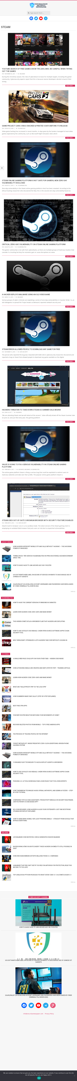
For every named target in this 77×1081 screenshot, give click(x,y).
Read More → (70, 85)
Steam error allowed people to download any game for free (31, 349)
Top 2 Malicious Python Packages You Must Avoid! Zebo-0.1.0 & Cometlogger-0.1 (42, 875)
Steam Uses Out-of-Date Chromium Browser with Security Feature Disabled (37, 520)
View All (73, 591)
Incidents (19, 412)
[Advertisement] (38, 1033)
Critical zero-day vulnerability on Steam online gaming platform (33, 244)
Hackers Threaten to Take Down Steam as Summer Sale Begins (31, 410)
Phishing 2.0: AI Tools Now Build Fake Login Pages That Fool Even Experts (40, 781)
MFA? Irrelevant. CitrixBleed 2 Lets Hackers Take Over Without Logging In (40, 640)
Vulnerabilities (22, 185)
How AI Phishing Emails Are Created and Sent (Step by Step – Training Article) (41, 668)
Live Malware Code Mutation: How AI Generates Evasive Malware (36, 837)
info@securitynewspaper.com (33, 1014)
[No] (74, 1076)
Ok (39, 1078)
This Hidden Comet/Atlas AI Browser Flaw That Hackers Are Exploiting (39, 621)
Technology (21, 128)
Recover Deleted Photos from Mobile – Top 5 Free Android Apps (36, 724)
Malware (22, 74)
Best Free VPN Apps (20, 706)
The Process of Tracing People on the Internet (30, 734)
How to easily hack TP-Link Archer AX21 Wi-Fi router (32, 565)
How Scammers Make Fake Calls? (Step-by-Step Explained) (34, 696)
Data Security (24, 352)
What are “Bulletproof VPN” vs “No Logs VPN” (29, 687)
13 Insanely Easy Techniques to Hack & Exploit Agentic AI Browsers (37, 762)
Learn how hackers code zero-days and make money (32, 612)
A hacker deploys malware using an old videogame (26, 294)
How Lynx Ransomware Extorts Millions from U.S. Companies (35, 856)
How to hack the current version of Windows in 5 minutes (34, 602)
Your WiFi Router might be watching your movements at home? (36, 715)
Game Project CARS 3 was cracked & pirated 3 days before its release (35, 126)
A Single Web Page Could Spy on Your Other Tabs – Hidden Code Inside (38, 658)
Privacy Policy (49, 1014)
